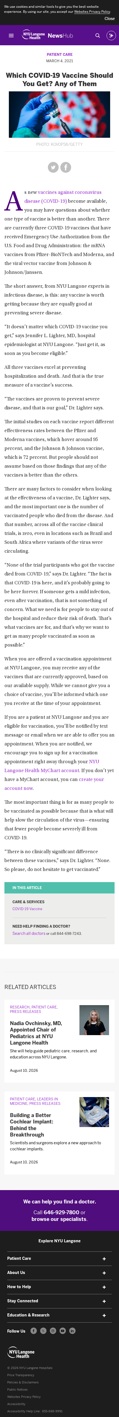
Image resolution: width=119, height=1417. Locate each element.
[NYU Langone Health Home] (33, 35)
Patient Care (60, 54)
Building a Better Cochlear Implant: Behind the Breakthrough (31, 1125)
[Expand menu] (104, 1259)
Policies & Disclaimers (23, 1382)
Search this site (97, 35)
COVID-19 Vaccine (27, 909)
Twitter (53, 167)
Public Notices (17, 1389)
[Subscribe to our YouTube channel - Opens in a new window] (63, 1331)
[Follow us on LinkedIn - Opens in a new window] (72, 1331)
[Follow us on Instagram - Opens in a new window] (53, 1331)
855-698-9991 (52, 1411)
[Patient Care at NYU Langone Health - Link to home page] (21, 1352)
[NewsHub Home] (60, 35)
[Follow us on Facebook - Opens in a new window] (33, 1331)
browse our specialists (59, 1219)
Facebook (65, 167)
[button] (110, 19)
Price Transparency (20, 1375)
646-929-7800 (61, 1213)
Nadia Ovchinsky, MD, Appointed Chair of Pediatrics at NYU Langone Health (36, 1033)
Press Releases (25, 1012)
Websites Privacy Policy (24, 1397)
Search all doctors (28, 933)
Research (20, 1007)
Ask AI (111, 35)
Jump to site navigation (11, 35)
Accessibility (16, 1404)
